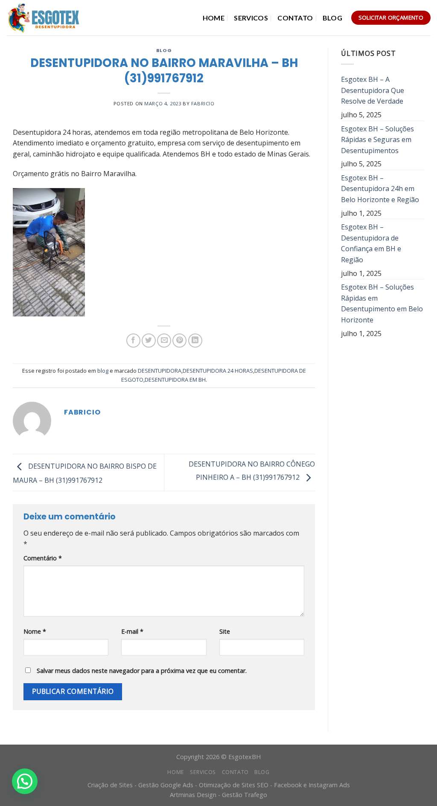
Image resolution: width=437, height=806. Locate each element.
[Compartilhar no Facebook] (133, 340)
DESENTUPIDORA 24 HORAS (218, 370)
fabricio (202, 103)
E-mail (132, 631)
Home (213, 18)
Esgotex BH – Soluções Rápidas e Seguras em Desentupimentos (377, 139)
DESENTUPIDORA (159, 370)
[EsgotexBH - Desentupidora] (44, 18)
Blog (332, 18)
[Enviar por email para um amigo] (164, 340)
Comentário (42, 558)
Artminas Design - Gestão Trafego (218, 795)
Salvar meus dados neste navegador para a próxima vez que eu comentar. (142, 671)
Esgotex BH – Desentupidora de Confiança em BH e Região (371, 243)
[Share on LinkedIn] (195, 340)
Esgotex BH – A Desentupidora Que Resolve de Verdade (372, 90)
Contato (295, 18)
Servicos (251, 18)
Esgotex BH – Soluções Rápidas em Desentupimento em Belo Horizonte (382, 303)
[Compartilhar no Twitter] (149, 340)
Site (224, 631)
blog (164, 50)
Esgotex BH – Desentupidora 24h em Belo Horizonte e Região (380, 188)
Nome (34, 631)
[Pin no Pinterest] (179, 340)
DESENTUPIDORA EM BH (175, 379)
